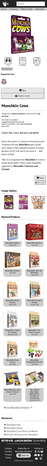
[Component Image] (9, 208)
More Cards (27, 9)
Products (14, 9)
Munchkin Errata (14, 428)
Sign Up (25, 455)
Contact (8, 451)
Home (4, 9)
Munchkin (40, 9)
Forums (8, 448)
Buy (24, 90)
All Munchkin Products (18, 407)
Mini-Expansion (7, 68)
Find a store (23, 95)
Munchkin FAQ (13, 424)
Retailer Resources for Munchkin (22, 434)
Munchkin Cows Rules (17, 431)
